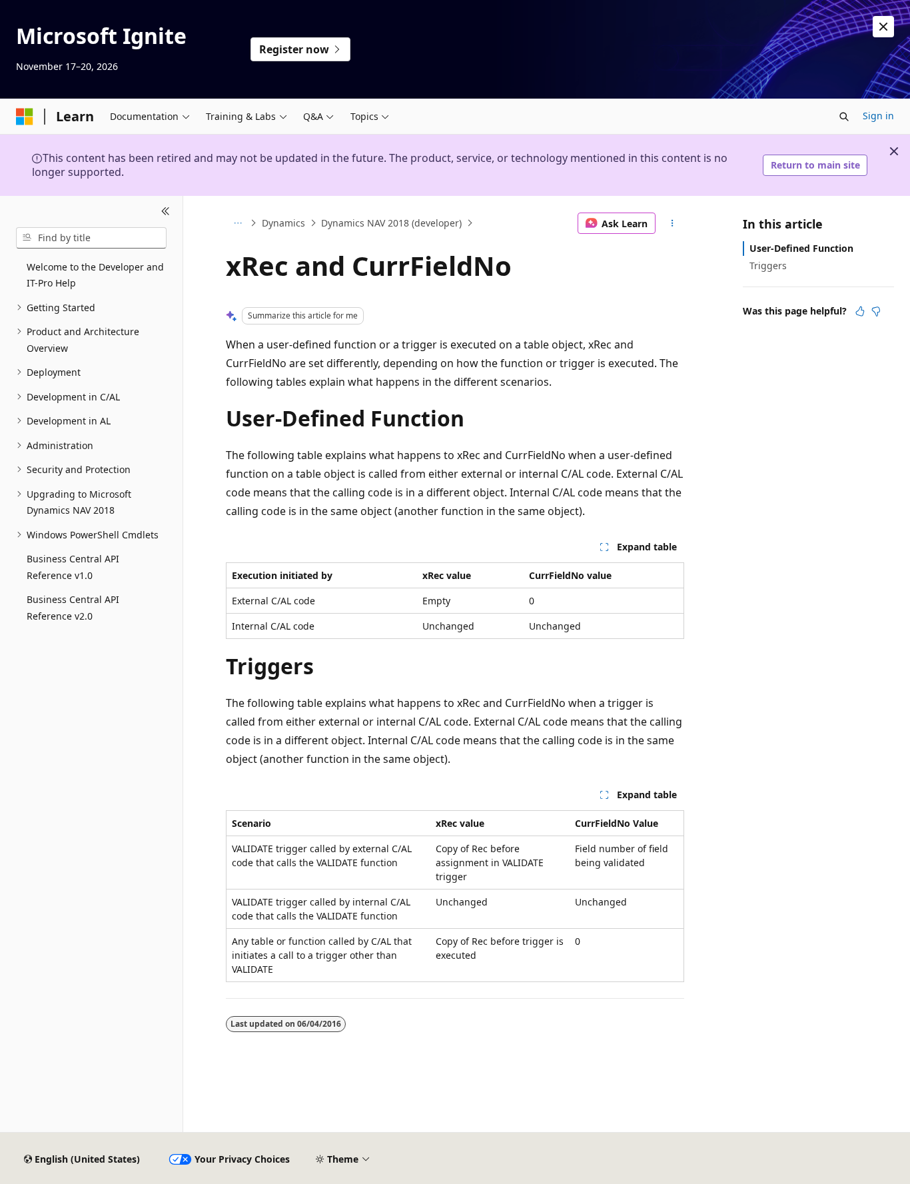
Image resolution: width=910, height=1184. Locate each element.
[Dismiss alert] (883, 26)
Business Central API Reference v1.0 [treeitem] (73, 567)
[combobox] (91, 238)
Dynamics (283, 223)
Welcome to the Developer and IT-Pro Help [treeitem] (95, 275)
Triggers (768, 265)
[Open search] (844, 117)
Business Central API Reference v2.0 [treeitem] (73, 607)
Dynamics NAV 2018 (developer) (391, 223)
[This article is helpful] (860, 311)
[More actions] (672, 223)
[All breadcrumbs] (237, 223)
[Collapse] (165, 212)
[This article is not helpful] (876, 311)
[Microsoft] (24, 116)
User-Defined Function (801, 248)
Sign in (878, 115)
